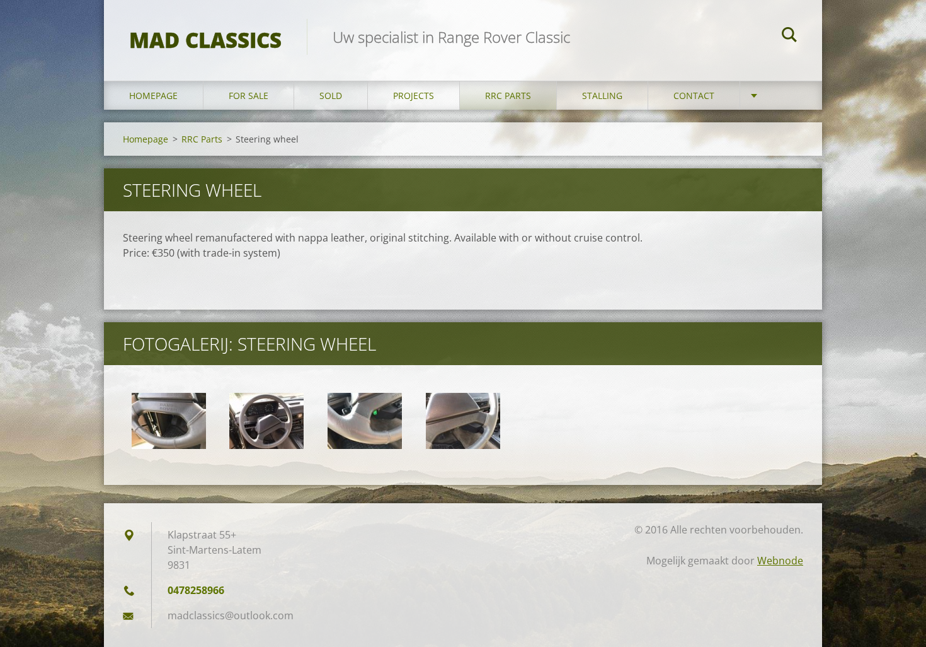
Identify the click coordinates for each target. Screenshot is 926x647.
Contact (693, 96)
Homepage (153, 96)
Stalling (602, 96)
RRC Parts (508, 96)
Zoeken (789, 36)
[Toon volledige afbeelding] (169, 421)
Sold (330, 96)
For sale (248, 96)
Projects (413, 96)
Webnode (780, 561)
